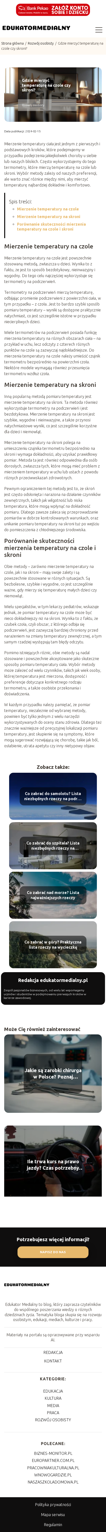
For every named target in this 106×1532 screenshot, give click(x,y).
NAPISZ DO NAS (53, 1252)
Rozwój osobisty (41, 43)
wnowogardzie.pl (53, 1475)
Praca (53, 1412)
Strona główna (12, 43)
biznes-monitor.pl (53, 1453)
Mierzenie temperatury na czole (48, 209)
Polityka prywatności (53, 1504)
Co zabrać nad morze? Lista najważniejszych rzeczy (53, 895)
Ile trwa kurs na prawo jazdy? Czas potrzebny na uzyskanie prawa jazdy (53, 1165)
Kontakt (53, 1361)
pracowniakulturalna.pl (53, 1468)
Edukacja (53, 1391)
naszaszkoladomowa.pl (53, 1482)
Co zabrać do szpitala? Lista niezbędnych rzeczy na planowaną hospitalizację (52, 846)
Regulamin (53, 1524)
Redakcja (53, 1352)
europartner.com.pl (53, 1460)
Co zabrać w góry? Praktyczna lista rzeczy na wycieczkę (52, 944)
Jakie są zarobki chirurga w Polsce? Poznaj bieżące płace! (53, 1073)
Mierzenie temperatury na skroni (48, 216)
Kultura (53, 1398)
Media (53, 1405)
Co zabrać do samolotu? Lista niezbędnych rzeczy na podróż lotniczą (53, 796)
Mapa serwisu (53, 1514)
